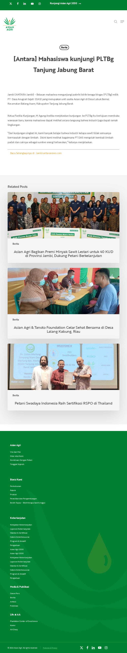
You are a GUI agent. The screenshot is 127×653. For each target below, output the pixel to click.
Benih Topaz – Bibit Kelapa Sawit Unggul (27, 502)
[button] (122, 21)
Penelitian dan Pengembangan (23, 498)
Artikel (13, 601)
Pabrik (13, 490)
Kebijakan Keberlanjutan (21, 524)
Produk (13, 494)
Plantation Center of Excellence (24, 621)
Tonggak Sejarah (17, 464)
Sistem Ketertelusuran (19, 537)
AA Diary (14, 629)
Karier (13, 625)
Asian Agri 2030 (16, 549)
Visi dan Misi (15, 451)
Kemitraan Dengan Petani (21, 460)
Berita (64, 47)
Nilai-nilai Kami (16, 456)
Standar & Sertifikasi (18, 532)
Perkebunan (15, 486)
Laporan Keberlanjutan (20, 528)
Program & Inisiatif (18, 541)
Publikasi (14, 605)
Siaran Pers (15, 593)
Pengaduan (15, 545)
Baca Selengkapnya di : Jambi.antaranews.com (36, 153)
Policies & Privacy (50, 647)
